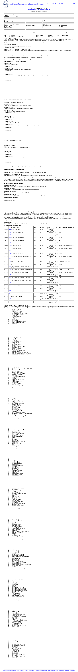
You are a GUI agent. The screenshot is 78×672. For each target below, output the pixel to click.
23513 (10, 285)
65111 (10, 232)
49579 (10, 250)
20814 (10, 234)
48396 (10, 277)
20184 (10, 229)
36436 (10, 293)
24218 (10, 298)
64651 (10, 274)
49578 (10, 253)
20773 (10, 296)
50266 (10, 237)
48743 (10, 245)
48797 (10, 261)
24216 (10, 301)
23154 (10, 242)
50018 (10, 269)
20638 (10, 282)
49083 (10, 258)
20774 (10, 290)
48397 (10, 266)
